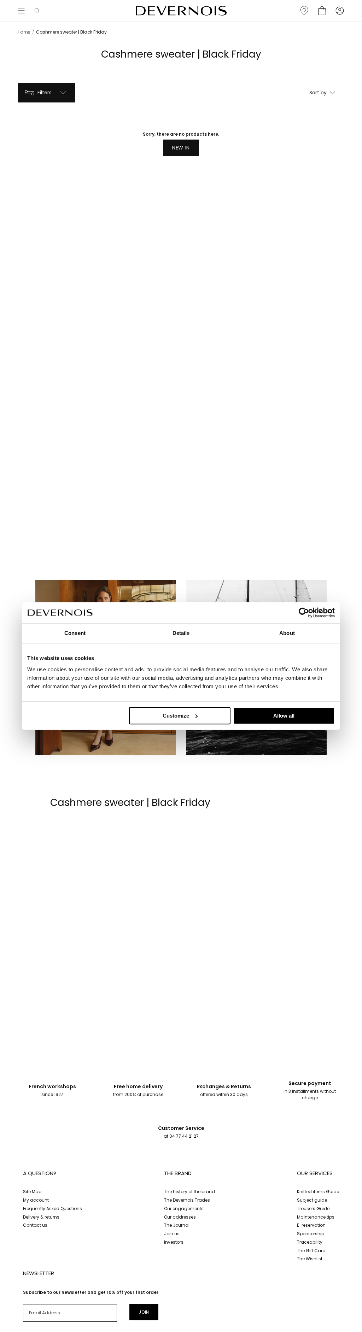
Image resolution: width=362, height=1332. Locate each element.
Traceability (309, 1242)
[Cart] (322, 10)
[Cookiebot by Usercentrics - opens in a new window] (304, 612)
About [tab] (287, 633)
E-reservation (311, 1225)
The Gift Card (311, 1251)
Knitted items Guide (318, 1192)
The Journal (176, 1225)
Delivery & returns (41, 1217)
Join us (172, 1234)
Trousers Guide (313, 1209)
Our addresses (180, 1217)
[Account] (339, 10)
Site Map (32, 1192)
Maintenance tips (315, 1217)
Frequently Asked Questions (52, 1209)
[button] (37, 10)
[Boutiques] (304, 10)
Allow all (283, 716)
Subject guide (312, 1200)
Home (24, 32)
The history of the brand (189, 1192)
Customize (176, 716)
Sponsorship (310, 1234)
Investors (173, 1242)
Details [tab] (181, 633)
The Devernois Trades (187, 1200)
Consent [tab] (75, 633)
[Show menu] (21, 10)
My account (36, 1200)
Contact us (35, 1225)
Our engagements (184, 1209)
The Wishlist (309, 1259)
